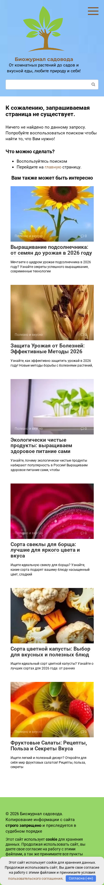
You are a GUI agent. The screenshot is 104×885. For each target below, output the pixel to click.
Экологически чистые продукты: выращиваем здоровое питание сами (41, 446)
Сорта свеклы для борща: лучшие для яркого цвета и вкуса (45, 550)
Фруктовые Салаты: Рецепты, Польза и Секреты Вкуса (49, 746)
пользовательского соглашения (35, 878)
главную (53, 167)
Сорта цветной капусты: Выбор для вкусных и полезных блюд (50, 652)
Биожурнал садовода (44, 59)
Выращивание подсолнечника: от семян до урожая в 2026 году (51, 250)
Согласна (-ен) (81, 878)
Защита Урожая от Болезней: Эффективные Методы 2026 (48, 348)
